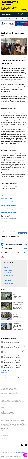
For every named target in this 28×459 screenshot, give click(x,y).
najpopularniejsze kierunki (18, 306)
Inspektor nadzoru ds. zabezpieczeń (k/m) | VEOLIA (11, 399)
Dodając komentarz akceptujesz (10, 231)
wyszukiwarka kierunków (18, 304)
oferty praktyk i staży (17, 296)
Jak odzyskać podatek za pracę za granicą (8, 388)
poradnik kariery (16, 297)
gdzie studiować (16, 316)
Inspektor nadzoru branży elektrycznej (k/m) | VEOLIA (11, 402)
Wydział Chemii (8, 248)
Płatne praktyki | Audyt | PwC (6, 409)
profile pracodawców (17, 299)
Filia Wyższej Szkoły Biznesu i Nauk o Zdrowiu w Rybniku (16, 257)
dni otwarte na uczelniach (18, 329)
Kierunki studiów (10, 18)
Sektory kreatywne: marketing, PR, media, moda (10, 392)
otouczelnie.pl (3, 452)
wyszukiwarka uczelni (17, 326)
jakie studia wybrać (17, 315)
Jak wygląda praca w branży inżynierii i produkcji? (10, 393)
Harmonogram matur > (6, 375)
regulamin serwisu (16, 231)
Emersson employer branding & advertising (14, 456)
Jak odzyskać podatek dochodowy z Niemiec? (9, 389)
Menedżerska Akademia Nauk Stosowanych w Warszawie (16, 244)
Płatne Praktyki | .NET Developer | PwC (8, 412)
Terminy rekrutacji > (5, 370)
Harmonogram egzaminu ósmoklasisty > (10, 377)
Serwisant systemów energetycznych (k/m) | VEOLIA (11, 400)
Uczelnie (18, 18)
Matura (23, 18)
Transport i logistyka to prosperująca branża (9, 390)
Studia (2, 18)
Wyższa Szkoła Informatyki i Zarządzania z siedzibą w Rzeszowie (16, 240)
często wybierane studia (18, 317)
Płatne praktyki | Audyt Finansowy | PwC (8, 413)
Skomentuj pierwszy (25, 455)
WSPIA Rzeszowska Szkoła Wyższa (12, 252)
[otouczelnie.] (6, 14)
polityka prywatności (21, 452)
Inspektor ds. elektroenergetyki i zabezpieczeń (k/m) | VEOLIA (13, 401)
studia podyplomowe (17, 319)
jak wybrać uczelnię (17, 328)
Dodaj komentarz (23, 233)
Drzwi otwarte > (4, 372)
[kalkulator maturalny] (14, 6)
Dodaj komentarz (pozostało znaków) (9, 218)
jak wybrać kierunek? (17, 307)
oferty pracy (15, 294)
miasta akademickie (17, 325)
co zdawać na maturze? (17, 308)
